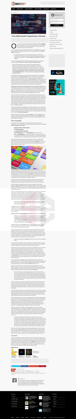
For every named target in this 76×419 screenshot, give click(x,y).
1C (16, 370)
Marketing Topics (15, 401)
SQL (37, 49)
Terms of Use (33, 417)
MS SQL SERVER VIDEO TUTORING (56, 40)
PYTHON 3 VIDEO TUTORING (55, 42)
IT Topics (13, 396)
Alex (11, 12)
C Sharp (17, 132)
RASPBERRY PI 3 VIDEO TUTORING (56, 44)
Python (21, 132)
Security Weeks (14, 403)
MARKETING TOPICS (53, 38)
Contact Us (17, 417)
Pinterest (54, 401)
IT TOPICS (51, 32)
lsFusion (43, 43)
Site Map (44, 417)
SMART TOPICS (20, 8)
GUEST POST (46, 8)
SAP (19, 134)
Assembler (16, 127)
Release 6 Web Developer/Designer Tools (32, 402)
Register (22, 417)
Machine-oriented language (24, 127)
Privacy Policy (39, 417)
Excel (31, 114)
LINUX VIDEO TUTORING (54, 34)
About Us (12, 417)
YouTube (54, 403)
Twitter (54, 398)
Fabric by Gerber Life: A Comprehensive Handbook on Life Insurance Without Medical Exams (47, 404)
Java (15, 132)
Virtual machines (30, 132)
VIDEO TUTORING (38, 8)
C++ (33, 370)
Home (13, 8)
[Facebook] (24, 378)
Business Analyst (28, 370)
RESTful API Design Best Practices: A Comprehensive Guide (47, 410)
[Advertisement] (53, 3)
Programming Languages (22, 373)
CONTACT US (53, 8)
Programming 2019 (14, 373)
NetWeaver (22, 134)
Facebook (55, 396)
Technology (37, 373)
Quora (54, 406)
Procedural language (19, 129)
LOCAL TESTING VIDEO (54, 36)
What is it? (13, 374)
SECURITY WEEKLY (28, 8)
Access (19, 370)
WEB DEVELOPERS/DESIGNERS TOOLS (56, 48)
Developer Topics (15, 398)
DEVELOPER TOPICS (20, 369)
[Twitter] (22, 378)
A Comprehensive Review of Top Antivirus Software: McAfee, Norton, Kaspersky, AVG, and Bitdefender (47, 398)
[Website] (21, 378)
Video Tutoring (14, 406)
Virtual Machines (42, 373)
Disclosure (27, 417)
